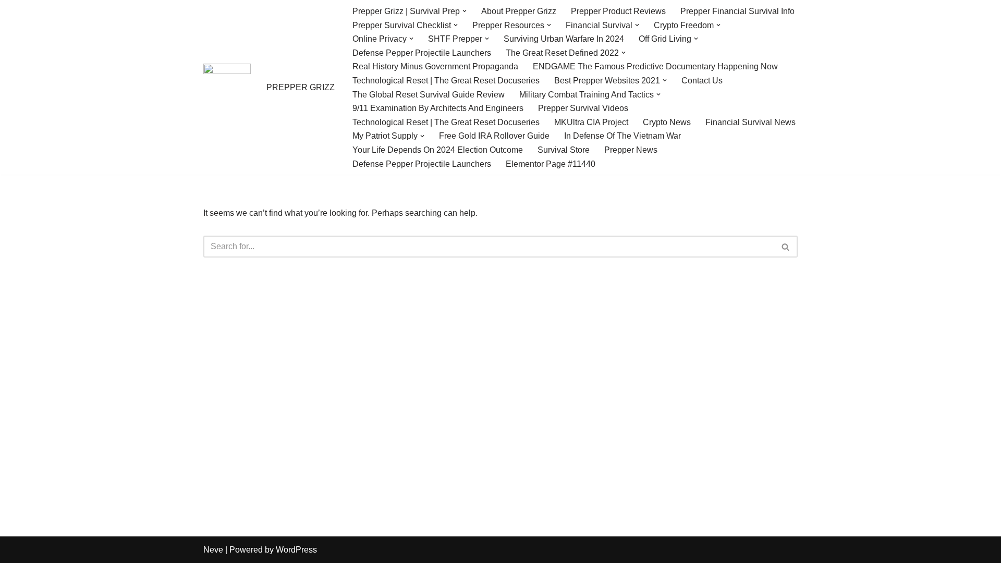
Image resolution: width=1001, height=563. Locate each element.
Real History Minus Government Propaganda (435, 66)
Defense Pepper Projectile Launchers (421, 52)
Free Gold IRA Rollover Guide (494, 135)
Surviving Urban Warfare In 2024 (564, 38)
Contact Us (702, 80)
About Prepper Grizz (518, 11)
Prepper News (630, 149)
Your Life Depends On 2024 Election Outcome (437, 149)
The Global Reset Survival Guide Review (428, 94)
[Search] (786, 247)
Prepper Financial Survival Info (737, 11)
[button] (464, 11)
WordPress (296, 549)
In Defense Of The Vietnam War (622, 135)
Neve (213, 549)
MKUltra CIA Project (591, 122)
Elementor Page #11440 (550, 164)
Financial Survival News (750, 122)
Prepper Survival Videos (583, 108)
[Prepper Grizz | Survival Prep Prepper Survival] (227, 87)
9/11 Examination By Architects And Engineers (437, 108)
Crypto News (667, 122)
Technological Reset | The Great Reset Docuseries (446, 80)
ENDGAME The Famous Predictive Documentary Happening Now (655, 66)
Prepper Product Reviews (618, 11)
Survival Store (564, 149)
